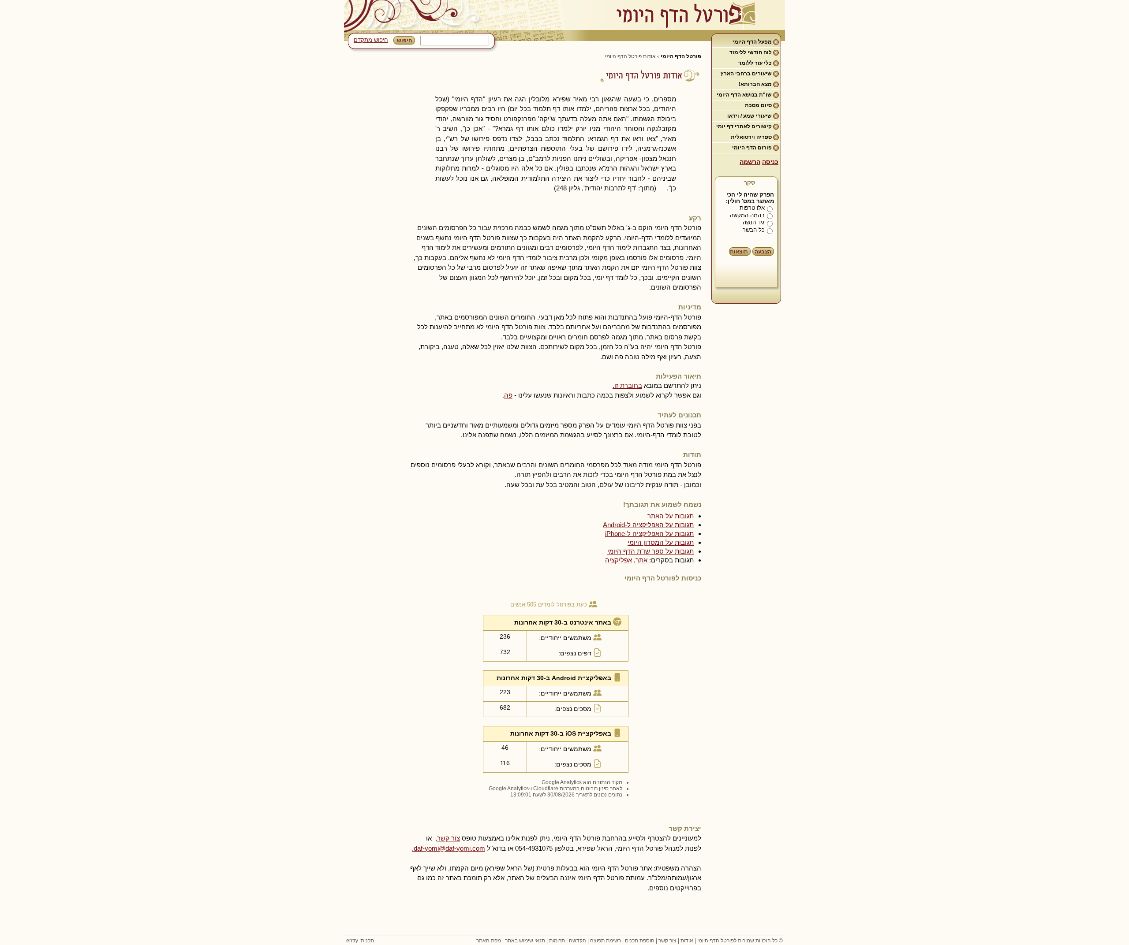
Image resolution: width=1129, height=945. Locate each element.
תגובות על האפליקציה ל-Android (648, 524)
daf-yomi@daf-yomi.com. (448, 848)
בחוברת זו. (627, 385)
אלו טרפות (752, 208)
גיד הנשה (754, 222)
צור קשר (448, 838)
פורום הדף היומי (752, 148)
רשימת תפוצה (605, 941)
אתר (641, 560)
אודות (686, 941)
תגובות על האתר (670, 516)
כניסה (770, 161)
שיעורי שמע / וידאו (749, 116)
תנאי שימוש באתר (525, 941)
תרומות (557, 941)
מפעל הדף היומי (752, 42)
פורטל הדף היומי (681, 56)
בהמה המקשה (747, 215)
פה (508, 395)
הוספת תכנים (639, 941)
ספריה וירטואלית (751, 137)
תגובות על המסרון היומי (661, 542)
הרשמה (750, 161)
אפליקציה (618, 560)
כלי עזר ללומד (755, 63)
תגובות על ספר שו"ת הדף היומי (650, 551)
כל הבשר (754, 230)
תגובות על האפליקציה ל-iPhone (649, 533)
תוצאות (739, 252)
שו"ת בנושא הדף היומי (744, 95)
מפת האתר (488, 941)
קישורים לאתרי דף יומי (744, 126)
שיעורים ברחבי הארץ (746, 74)
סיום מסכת (758, 105)
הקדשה (577, 941)
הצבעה (763, 252)
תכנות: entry (360, 941)
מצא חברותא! (755, 84)
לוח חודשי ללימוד (750, 52)
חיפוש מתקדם (371, 40)
